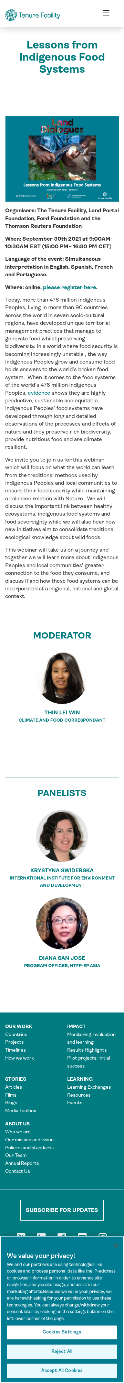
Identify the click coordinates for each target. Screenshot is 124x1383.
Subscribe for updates (62, 1210)
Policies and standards (29, 1147)
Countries (16, 1034)
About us (17, 1123)
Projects (14, 1042)
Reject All (62, 1351)
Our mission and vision (29, 1139)
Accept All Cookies (62, 1370)
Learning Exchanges (89, 1087)
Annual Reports (22, 1163)
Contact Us (17, 1171)
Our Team (16, 1155)
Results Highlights (87, 1050)
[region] (62, 1309)
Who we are (18, 1131)
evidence (39, 393)
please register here (69, 287)
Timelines (15, 1050)
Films (11, 1095)
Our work (18, 1026)
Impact (76, 1026)
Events (74, 1102)
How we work (19, 1058)
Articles (13, 1087)
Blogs (11, 1102)
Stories (15, 1079)
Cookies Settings (62, 1332)
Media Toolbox (20, 1110)
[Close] (115, 1245)
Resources (79, 1095)
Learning (80, 1079)
